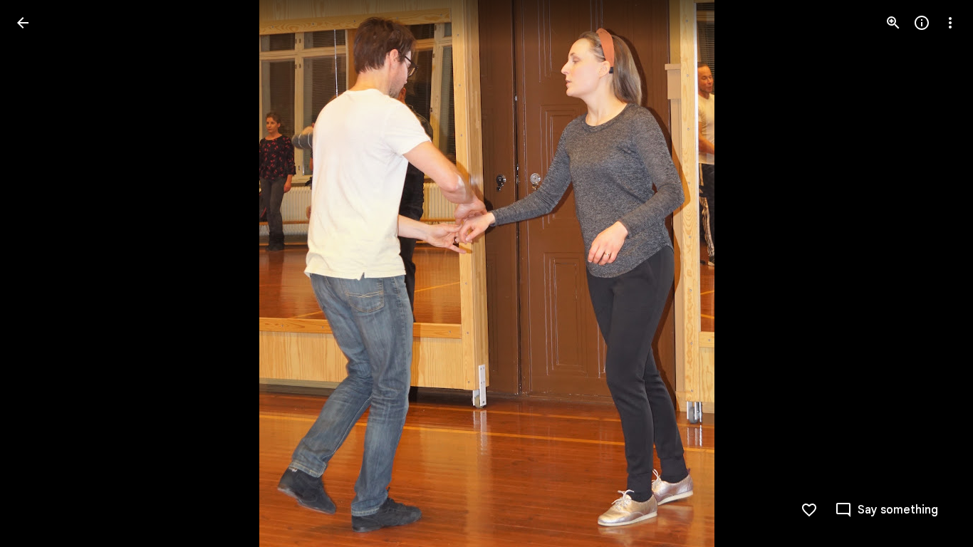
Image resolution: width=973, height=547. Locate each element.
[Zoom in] (893, 23)
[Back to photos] (23, 23)
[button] (40, 273)
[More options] (950, 23)
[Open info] (921, 23)
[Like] (809, 510)
